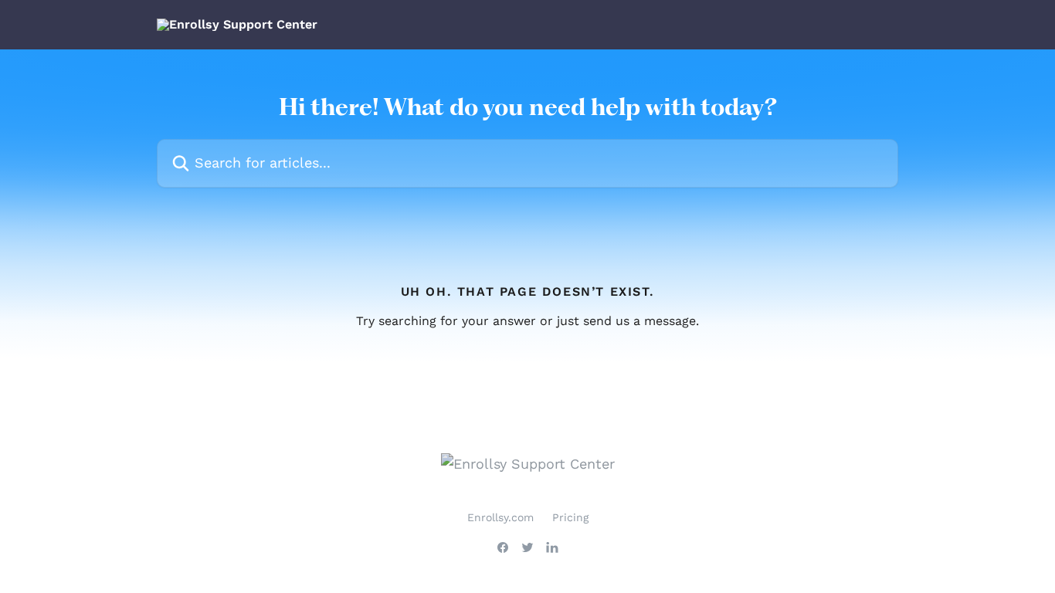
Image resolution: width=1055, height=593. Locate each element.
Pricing (570, 517)
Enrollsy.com (500, 517)
